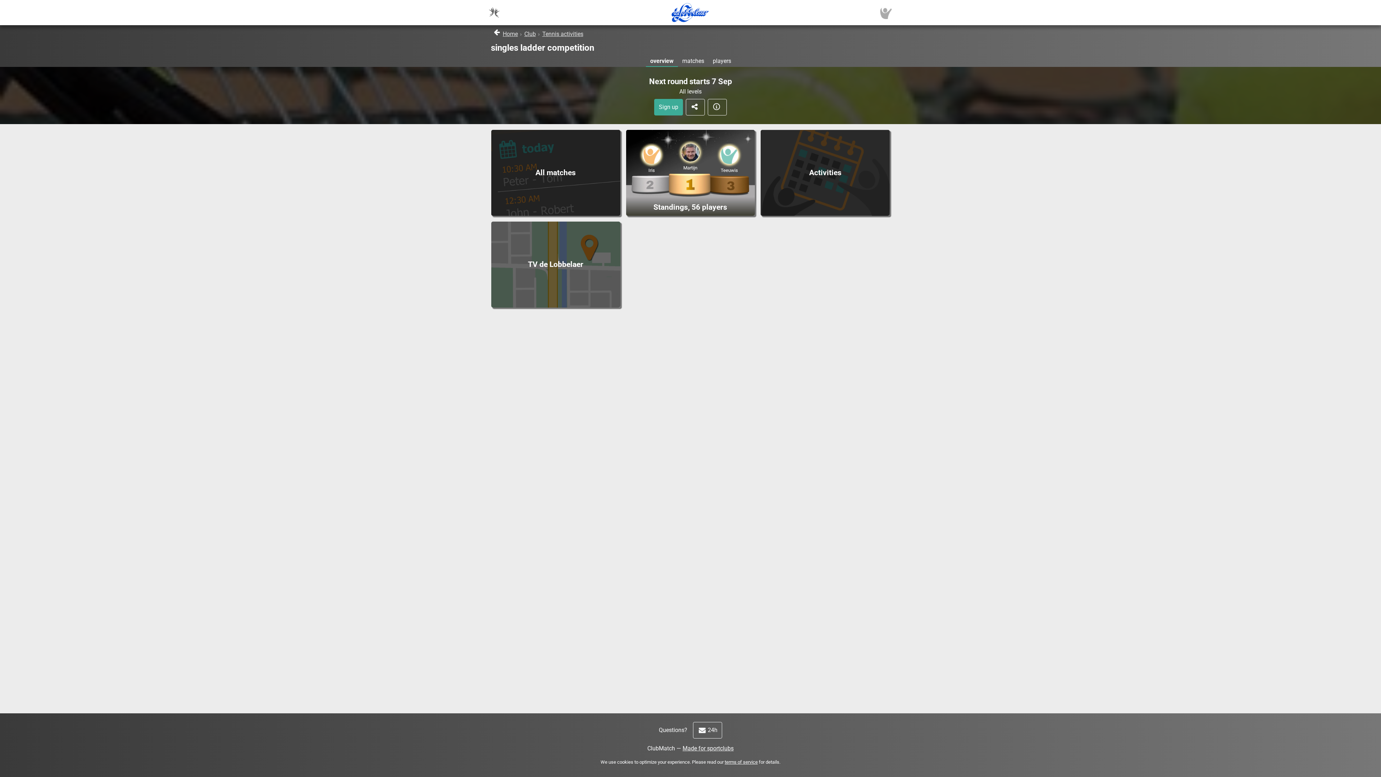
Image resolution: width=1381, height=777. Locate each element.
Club (530, 34)
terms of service (741, 762)
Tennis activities (562, 34)
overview (662, 61)
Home (510, 34)
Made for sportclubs (708, 748)
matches (693, 61)
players (722, 61)
